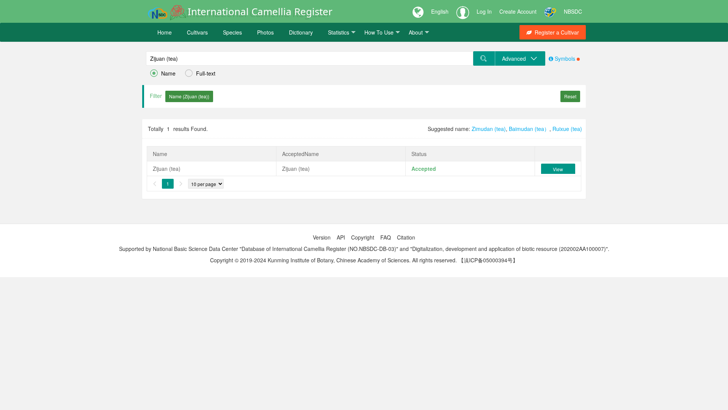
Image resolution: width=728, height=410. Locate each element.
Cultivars (197, 32)
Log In (484, 11)
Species (232, 32)
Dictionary (301, 32)
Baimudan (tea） (529, 128)
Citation (406, 237)
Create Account (518, 11)
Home (164, 32)
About (416, 32)
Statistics (338, 32)
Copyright (362, 237)
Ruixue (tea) (567, 128)
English (440, 11)
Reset (570, 96)
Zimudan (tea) (489, 128)
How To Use (379, 32)
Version (322, 237)
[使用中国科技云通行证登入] (550, 11)
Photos (265, 32)
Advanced (516, 58)
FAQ (385, 237)
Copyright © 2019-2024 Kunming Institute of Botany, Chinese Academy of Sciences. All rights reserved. (333, 260)
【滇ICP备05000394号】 (488, 260)
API (341, 237)
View (558, 169)
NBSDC (573, 11)
